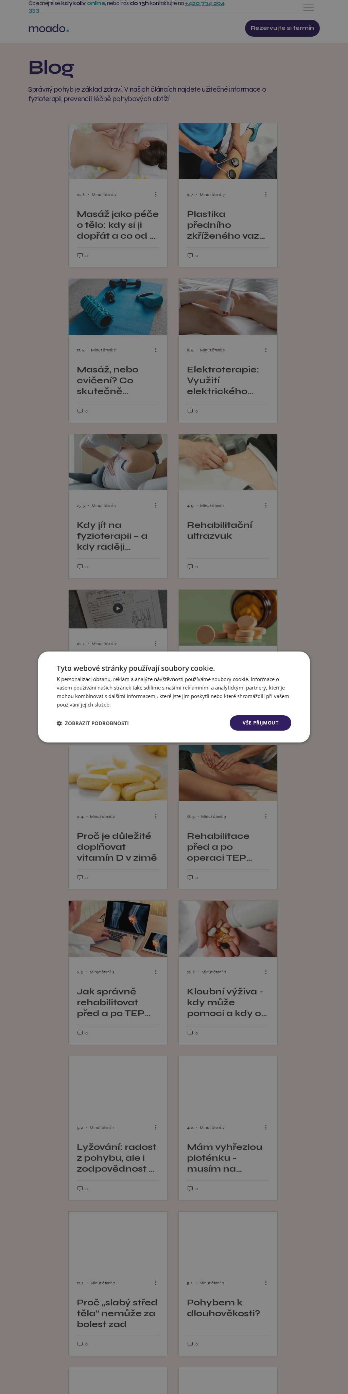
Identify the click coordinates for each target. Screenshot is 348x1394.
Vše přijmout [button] (260, 722)
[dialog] (174, 697)
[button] (93, 723)
